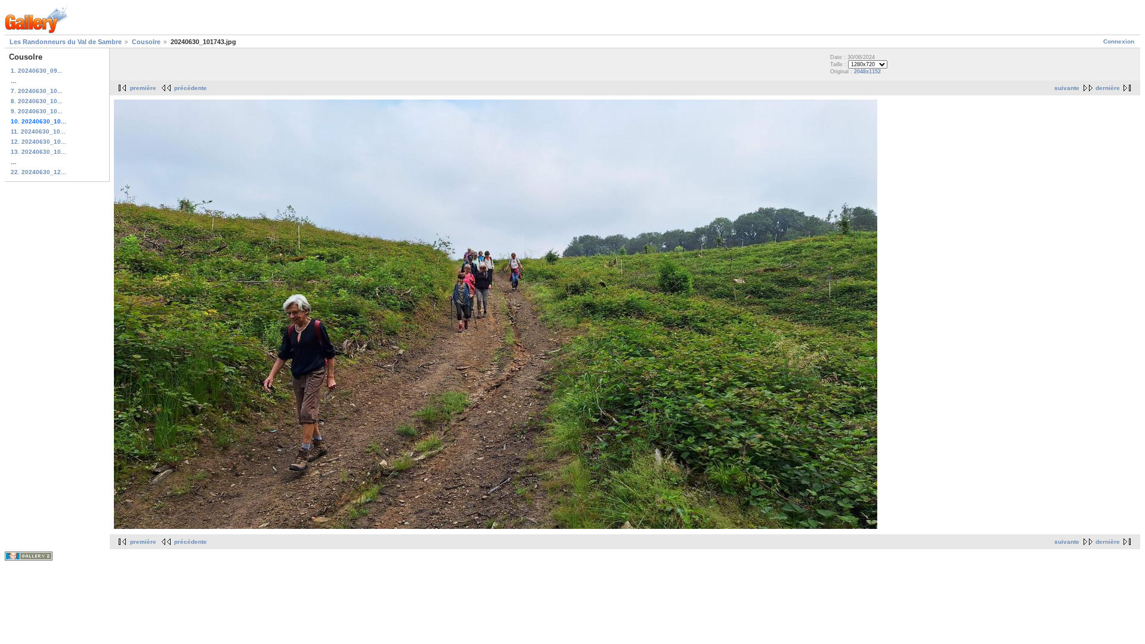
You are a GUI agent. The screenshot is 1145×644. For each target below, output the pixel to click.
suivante (1066, 88)
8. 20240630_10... (37, 101)
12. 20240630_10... (38, 141)
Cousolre (146, 41)
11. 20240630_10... (38, 131)
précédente (190, 88)
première (143, 88)
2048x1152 (867, 72)
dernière (1108, 88)
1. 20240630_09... (37, 70)
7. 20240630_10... (37, 91)
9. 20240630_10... (37, 111)
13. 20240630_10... (38, 151)
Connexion (1118, 41)
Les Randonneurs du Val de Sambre (66, 41)
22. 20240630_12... (38, 172)
